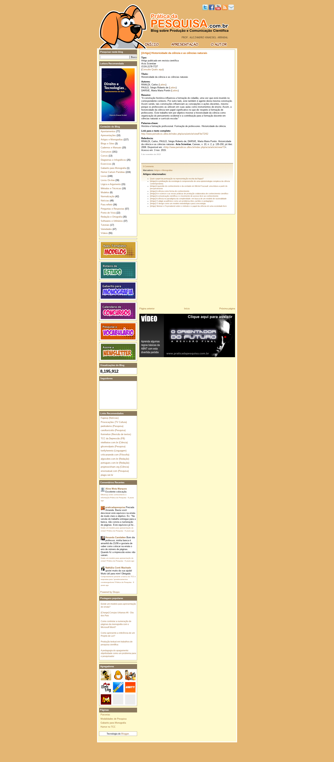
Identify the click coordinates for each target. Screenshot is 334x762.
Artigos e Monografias (163, 170)
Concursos (106, 151)
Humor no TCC (108, 726)
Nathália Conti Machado (118, 567)
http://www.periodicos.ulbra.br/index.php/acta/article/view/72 (195, 147)
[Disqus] (187, 259)
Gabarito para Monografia (113, 168)
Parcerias (105, 714)
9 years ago (129, 531)
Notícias (105, 200)
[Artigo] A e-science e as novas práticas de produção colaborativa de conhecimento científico (189, 193)
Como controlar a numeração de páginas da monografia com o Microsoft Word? (116, 624)
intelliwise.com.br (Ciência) (114, 442)
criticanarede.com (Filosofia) (115, 454)
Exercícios (106, 164)
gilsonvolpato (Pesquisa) (113, 446)
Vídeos (104, 233)
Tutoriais (105, 225)
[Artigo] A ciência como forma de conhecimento (169, 191)
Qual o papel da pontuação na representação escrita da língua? (177, 179)
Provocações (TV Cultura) (114, 422)
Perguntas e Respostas (112, 208)
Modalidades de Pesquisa (113, 718)
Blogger (125, 733)
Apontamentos (108, 131)
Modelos (105, 192)
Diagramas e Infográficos (113, 160)
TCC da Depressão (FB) (113, 438)
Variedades (106, 229)
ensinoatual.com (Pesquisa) (115, 471)
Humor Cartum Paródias (113, 172)
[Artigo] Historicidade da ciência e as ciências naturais (174, 52)
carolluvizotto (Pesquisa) (113, 430)
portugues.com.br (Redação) (115, 463)
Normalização (107, 196)
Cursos (104, 155)
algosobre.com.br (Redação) (115, 459)
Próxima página (227, 308)
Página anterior (146, 308)
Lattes (162, 84)
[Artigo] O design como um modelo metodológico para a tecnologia (178, 203)
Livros (104, 176)
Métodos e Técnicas (111, 188)
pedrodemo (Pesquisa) (112, 426)
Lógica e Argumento (111, 184)
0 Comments (148, 166)
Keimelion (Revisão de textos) (116, 434)
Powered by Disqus (110, 592)
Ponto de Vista (108, 212)
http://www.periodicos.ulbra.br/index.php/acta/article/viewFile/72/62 (174, 134)
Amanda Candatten (115, 537)
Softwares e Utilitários (112, 221)
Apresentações (108, 135)
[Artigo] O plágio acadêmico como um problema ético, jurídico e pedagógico (181, 201)
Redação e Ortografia (111, 216)
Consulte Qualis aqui (152, 69)
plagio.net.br (107, 475)
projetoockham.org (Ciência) (115, 467)
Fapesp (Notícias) (110, 418)
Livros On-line (108, 180)
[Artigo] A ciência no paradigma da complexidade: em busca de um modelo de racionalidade (188, 199)
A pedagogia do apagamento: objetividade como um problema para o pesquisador (118, 653)
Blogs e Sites (107, 143)
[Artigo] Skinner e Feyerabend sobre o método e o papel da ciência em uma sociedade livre (188, 206)
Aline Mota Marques (116, 488)
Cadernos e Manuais (111, 147)
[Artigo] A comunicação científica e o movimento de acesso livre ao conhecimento (184, 196)
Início (187, 308)
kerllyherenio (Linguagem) (113, 450)
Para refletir (106, 204)
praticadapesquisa (115, 507)
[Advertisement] (187, 159)
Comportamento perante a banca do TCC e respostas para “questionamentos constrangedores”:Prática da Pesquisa (118, 579)
